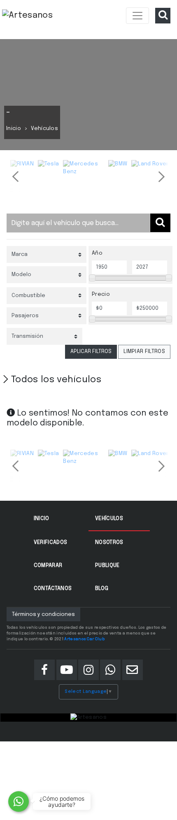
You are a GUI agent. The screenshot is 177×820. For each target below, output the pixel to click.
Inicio (13, 128)
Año (97, 253)
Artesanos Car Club (84, 639)
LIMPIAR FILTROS (144, 351)
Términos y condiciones (43, 614)
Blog (101, 588)
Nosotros (109, 542)
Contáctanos (53, 588)
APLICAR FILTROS (91, 351)
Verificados (51, 542)
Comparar (48, 565)
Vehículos (109, 518)
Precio (101, 294)
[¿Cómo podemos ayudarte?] (18, 801)
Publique (107, 565)
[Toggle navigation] (137, 15)
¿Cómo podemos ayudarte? (62, 801)
